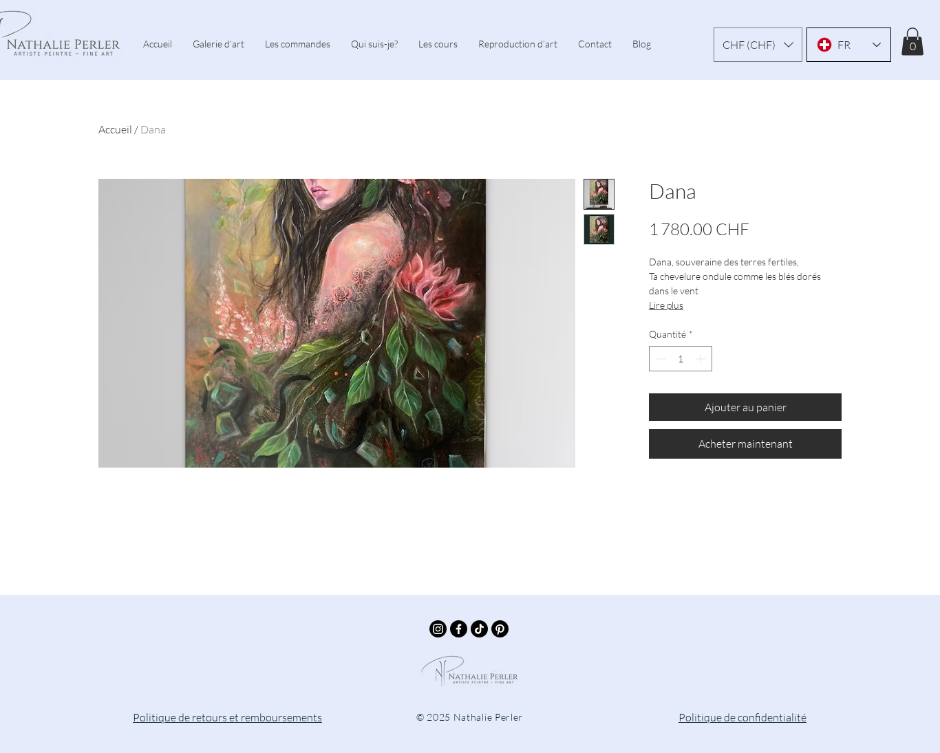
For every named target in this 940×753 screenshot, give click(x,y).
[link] (912, 42)
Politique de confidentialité (743, 717)
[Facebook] (458, 628)
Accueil (115, 129)
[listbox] (758, 45)
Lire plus (666, 305)
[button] (758, 45)
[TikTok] (479, 628)
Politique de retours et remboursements (227, 717)
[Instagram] (438, 628)
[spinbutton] (680, 359)
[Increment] (701, 359)
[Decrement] (659, 359)
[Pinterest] (500, 628)
